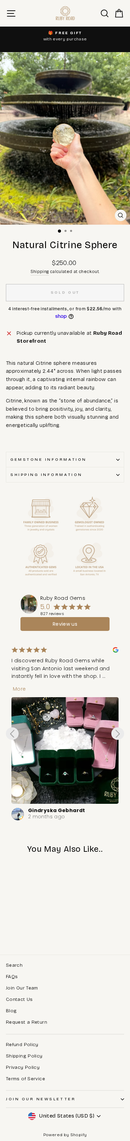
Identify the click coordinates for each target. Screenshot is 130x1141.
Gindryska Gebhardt (56, 810)
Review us (65, 624)
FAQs (12, 976)
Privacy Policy (23, 1067)
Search (14, 965)
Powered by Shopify (65, 1134)
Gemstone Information (48, 459)
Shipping (40, 271)
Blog (11, 1011)
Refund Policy (22, 1044)
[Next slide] (117, 733)
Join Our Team (22, 988)
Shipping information (46, 474)
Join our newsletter (41, 1098)
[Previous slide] (12, 733)
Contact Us (19, 999)
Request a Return (26, 1022)
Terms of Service (25, 1079)
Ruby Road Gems (62, 598)
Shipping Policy (24, 1056)
